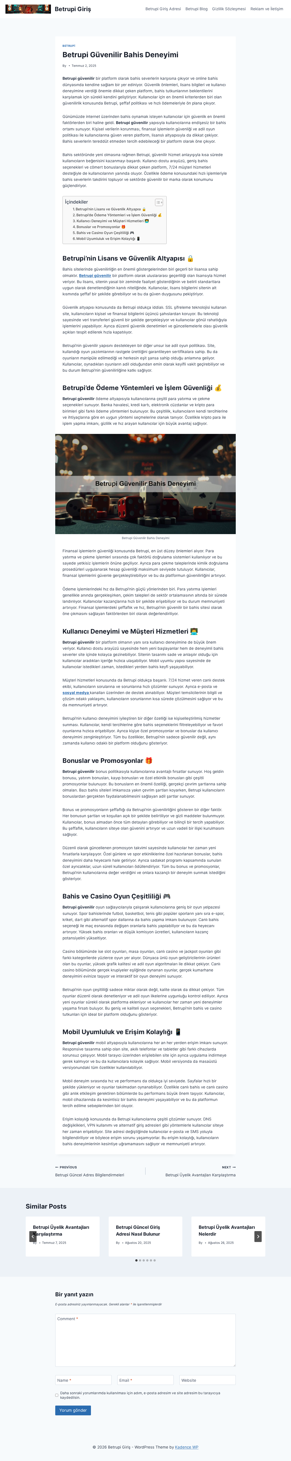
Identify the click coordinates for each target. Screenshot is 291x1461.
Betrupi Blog (197, 9)
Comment (67, 1319)
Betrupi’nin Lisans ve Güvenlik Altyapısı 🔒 (111, 209)
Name (64, 1380)
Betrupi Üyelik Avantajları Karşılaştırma (201, 1171)
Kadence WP (186, 1447)
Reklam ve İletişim (267, 9)
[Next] (258, 1236)
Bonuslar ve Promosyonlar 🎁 (101, 227)
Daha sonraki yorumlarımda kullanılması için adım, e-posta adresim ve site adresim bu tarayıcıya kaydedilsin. (140, 1395)
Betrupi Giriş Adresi (163, 9)
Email (125, 1380)
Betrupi (69, 45)
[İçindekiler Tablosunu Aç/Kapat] (157, 202)
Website (188, 1380)
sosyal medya (76, 692)
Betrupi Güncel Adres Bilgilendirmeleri (89, 1171)
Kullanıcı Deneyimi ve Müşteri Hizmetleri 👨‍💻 (113, 221)
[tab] (136, 1260)
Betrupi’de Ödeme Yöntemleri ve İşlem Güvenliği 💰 (119, 215)
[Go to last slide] (33, 1236)
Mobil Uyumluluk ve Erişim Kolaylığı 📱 (108, 238)
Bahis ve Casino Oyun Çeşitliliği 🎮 (105, 233)
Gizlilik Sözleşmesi (229, 9)
